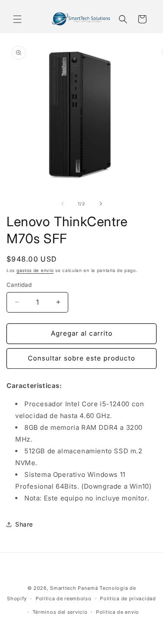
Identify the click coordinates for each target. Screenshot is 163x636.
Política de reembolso (64, 598)
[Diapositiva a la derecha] (100, 203)
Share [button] (24, 524)
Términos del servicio (60, 612)
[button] (17, 19)
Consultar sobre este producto (81, 358)
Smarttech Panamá (74, 588)
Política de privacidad (128, 598)
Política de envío (117, 612)
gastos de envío (35, 270)
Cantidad (19, 284)
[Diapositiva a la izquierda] (62, 203)
